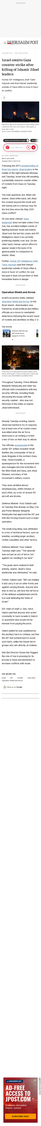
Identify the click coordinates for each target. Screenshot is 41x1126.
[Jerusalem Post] (22, 43)
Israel (4, 678)
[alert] (20, 1100)
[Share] (4, 97)
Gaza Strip (31, 678)
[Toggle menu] (5, 43)
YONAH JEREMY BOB (11, 156)
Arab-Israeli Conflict (21, 53)
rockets (20, 678)
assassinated (21, 445)
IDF (11, 678)
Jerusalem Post (7, 53)
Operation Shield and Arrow (15, 301)
